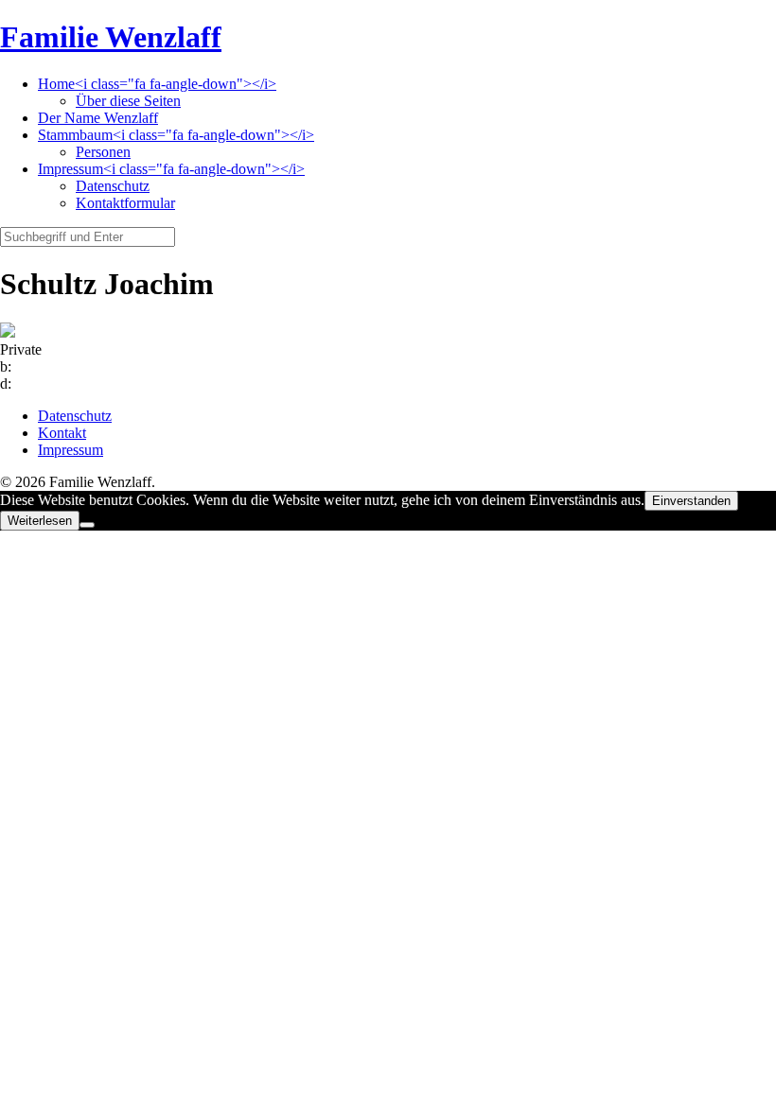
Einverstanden (691, 501)
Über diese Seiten (128, 101)
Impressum (70, 450)
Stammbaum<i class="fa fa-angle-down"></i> (176, 135)
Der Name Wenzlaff (98, 118)
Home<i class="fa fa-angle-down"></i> (157, 84)
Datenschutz (113, 186)
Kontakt (62, 433)
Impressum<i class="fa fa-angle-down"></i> (171, 169)
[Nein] (87, 525)
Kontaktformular (125, 203)
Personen (103, 152)
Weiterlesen (40, 521)
